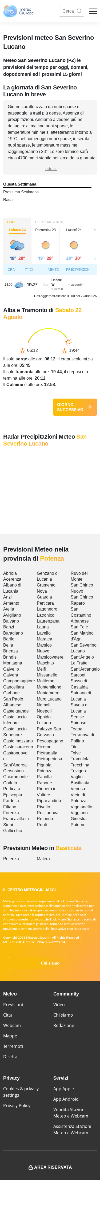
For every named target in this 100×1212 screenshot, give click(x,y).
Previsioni (13, 1005)
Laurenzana (48, 621)
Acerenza (12, 579)
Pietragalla (47, 753)
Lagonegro (47, 609)
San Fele (79, 627)
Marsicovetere (50, 657)
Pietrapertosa (49, 759)
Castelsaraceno (18, 747)
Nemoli (43, 705)
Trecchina (80, 765)
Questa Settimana (19, 184)
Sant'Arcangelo (85, 669)
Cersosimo (13, 771)
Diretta (10, 1057)
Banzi (8, 627)
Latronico (45, 615)
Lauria (43, 627)
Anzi (7, 597)
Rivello (43, 807)
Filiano (9, 807)
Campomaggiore (19, 681)
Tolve (76, 753)
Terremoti (13, 1046)
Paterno (78, 825)
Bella (8, 645)
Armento (11, 603)
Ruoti (42, 825)
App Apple (63, 1089)
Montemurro (48, 693)
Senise (77, 717)
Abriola (10, 573)
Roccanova (47, 812)
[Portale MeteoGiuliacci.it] (18, 11)
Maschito (45, 663)
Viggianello (81, 807)
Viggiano (79, 812)
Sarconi (78, 675)
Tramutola (80, 759)
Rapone (44, 783)
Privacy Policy (16, 1105)
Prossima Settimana (21, 192)
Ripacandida (49, 800)
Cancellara (13, 687)
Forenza (11, 812)
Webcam (12, 1025)
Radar (8, 199)
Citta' (8, 1015)
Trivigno (78, 771)
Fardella (11, 800)
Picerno (44, 747)
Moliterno (45, 681)
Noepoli (44, 711)
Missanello (47, 675)
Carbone (11, 693)
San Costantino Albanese (81, 615)
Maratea (44, 639)
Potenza (45, 771)
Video (59, 1005)
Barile (8, 639)
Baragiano (13, 633)
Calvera (10, 675)
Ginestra (79, 818)
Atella (8, 609)
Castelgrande (16, 711)
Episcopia (12, 795)
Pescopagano (50, 741)
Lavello (44, 633)
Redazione (63, 1025)
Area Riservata (53, 1167)
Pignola (44, 765)
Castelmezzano (18, 741)
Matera (43, 858)
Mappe (10, 1036)
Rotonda (45, 818)
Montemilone (49, 687)
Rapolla (44, 776)
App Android (66, 1099)
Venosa (78, 788)
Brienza (10, 651)
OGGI (11, 222)
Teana (76, 729)
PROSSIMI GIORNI (49, 222)
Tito (74, 747)
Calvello (11, 669)
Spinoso (78, 723)
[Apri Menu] (93, 11)
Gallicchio (12, 830)
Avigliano (12, 615)
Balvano (11, 621)
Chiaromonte (15, 776)
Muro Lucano (49, 699)
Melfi (41, 669)
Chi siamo (50, 963)
